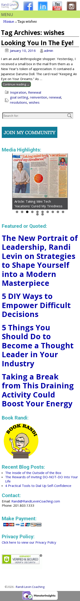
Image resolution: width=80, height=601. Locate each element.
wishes (34, 102)
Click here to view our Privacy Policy (29, 542)
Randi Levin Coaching (30, 587)
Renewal (34, 92)
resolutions (18, 102)
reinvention (38, 97)
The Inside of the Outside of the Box (33, 472)
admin (48, 50)
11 (37, 214)
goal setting (19, 97)
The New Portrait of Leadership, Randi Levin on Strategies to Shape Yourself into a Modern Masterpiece (40, 260)
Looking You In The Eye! (37, 42)
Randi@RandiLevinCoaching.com (35, 501)
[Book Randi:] (21, 457)
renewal (55, 97)
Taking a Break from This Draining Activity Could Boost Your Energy (38, 390)
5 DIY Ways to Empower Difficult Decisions (36, 305)
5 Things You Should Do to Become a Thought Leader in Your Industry (38, 345)
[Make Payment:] (22, 526)
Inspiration (18, 92)
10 (63, 212)
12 (42, 214)
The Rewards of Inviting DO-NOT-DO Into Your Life (41, 479)
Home (8, 22)
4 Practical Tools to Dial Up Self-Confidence (38, 485)
